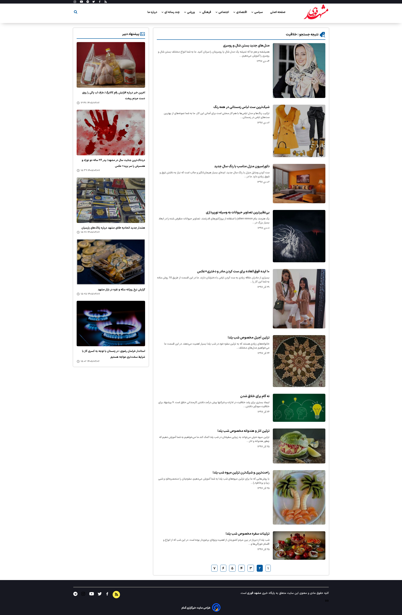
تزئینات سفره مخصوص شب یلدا (247, 533)
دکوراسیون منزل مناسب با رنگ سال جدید (241, 166)
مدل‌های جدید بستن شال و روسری (246, 45)
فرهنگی (207, 12)
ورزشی (191, 12)
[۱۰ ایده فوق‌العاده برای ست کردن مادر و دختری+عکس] (299, 298)
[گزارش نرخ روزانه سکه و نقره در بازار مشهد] (111, 262)
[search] (75, 12)
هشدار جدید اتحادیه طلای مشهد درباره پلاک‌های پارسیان (113, 228)
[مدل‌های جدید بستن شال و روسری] (299, 70)
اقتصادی (241, 12)
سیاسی (258, 12)
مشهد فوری (253, 593)
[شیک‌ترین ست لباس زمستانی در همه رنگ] (299, 131)
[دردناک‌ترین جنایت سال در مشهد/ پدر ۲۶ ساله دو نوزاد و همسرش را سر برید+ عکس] (111, 132)
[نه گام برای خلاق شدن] (299, 408)
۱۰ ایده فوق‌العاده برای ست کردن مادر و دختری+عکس (233, 271)
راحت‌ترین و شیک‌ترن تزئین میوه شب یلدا (241, 472)
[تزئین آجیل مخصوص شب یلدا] (299, 361)
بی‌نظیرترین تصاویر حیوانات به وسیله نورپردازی (237, 212)
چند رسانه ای (172, 12)
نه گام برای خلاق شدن (254, 396)
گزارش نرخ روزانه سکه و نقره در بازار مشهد (121, 290)
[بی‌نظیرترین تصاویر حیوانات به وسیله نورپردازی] (299, 236)
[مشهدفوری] (316, 12)
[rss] (105, 2)
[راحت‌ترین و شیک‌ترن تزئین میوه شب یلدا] (299, 497)
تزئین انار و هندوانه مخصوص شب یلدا (243, 431)
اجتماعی (223, 12)
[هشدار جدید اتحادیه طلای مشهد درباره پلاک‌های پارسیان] (111, 200)
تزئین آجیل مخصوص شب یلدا (248, 337)
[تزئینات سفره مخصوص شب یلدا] (299, 545)
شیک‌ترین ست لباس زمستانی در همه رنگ (241, 107)
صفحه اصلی (277, 12)
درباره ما (152, 12)
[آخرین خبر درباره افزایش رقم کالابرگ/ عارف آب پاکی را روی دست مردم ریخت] (111, 65)
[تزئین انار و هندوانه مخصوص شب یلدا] (299, 445)
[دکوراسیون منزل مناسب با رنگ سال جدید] (299, 183)
